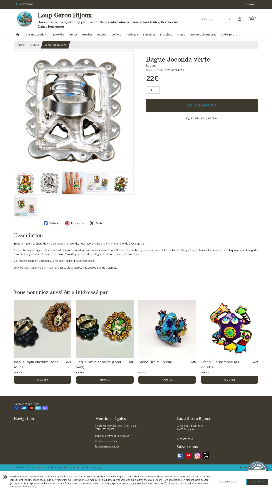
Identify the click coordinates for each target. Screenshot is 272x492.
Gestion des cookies (106, 441)
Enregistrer (77, 223)
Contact (250, 4)
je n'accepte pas (227, 481)
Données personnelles (107, 446)
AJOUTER (42, 379)
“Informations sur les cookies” (131, 483)
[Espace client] (239, 19)
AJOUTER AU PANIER (201, 105)
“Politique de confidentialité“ (179, 483)
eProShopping (92, 467)
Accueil (21, 44)
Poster (99, 223)
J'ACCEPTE (257, 481)
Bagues (35, 44)
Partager (54, 223)
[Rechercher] (229, 19)
